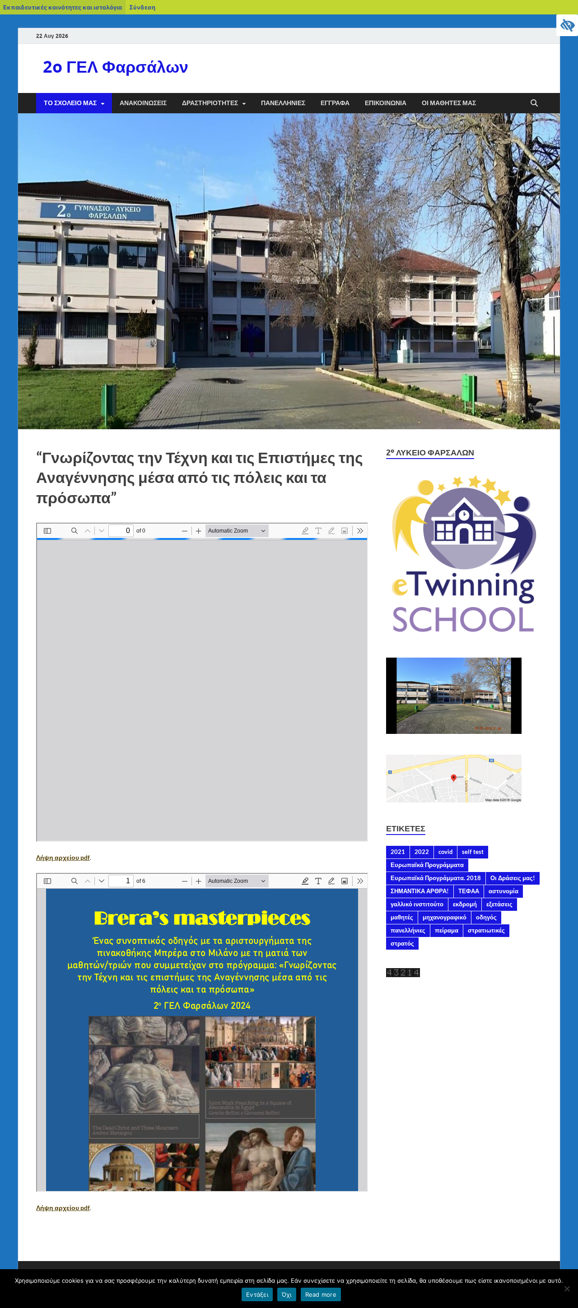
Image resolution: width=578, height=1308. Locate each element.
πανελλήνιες (408, 930)
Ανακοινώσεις (143, 103)
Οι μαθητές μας (449, 103)
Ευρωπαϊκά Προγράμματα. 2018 (436, 877)
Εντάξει (257, 1294)
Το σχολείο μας (70, 103)
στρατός (402, 943)
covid (445, 851)
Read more (320, 1294)
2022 (422, 851)
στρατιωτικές (486, 930)
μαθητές (402, 917)
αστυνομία (503, 891)
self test (473, 851)
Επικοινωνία (385, 103)
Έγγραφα (335, 103)
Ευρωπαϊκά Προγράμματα (427, 864)
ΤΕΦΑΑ (468, 891)
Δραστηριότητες (210, 103)
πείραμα (446, 930)
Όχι (287, 1294)
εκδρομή (465, 904)
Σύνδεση (142, 7)
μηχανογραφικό (444, 917)
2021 (398, 851)
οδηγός (486, 917)
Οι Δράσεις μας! (512, 877)
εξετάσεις (499, 904)
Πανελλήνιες (283, 103)
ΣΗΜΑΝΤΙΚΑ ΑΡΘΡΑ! (420, 891)
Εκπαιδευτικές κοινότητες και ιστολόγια (62, 7)
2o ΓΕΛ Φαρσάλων (115, 67)
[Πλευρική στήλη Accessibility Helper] (567, 25)
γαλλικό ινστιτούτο (417, 904)
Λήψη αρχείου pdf (63, 857)
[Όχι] (566, 1288)
